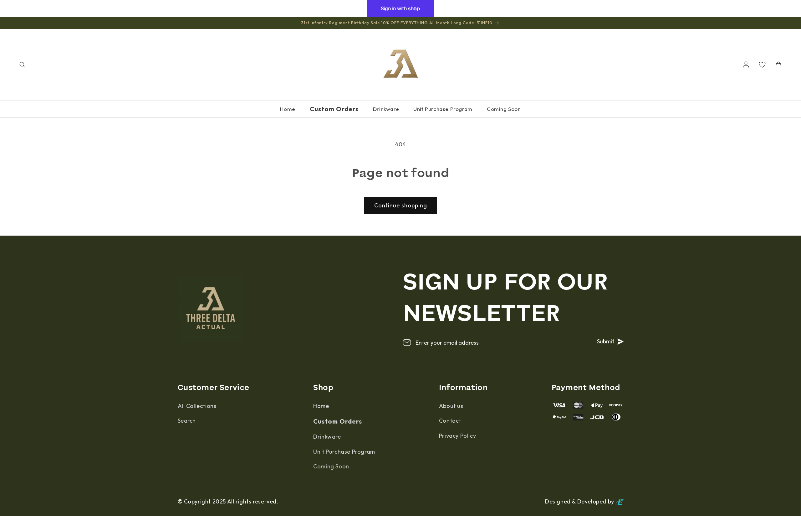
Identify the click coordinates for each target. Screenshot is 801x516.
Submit (605, 341)
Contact (450, 420)
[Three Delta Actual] (400, 65)
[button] (22, 65)
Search (187, 420)
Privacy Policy (457, 435)
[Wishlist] (762, 65)
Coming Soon (504, 109)
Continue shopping (400, 205)
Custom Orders (334, 109)
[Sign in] (746, 65)
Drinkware (386, 109)
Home (287, 109)
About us (451, 405)
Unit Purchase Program (442, 109)
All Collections (197, 405)
